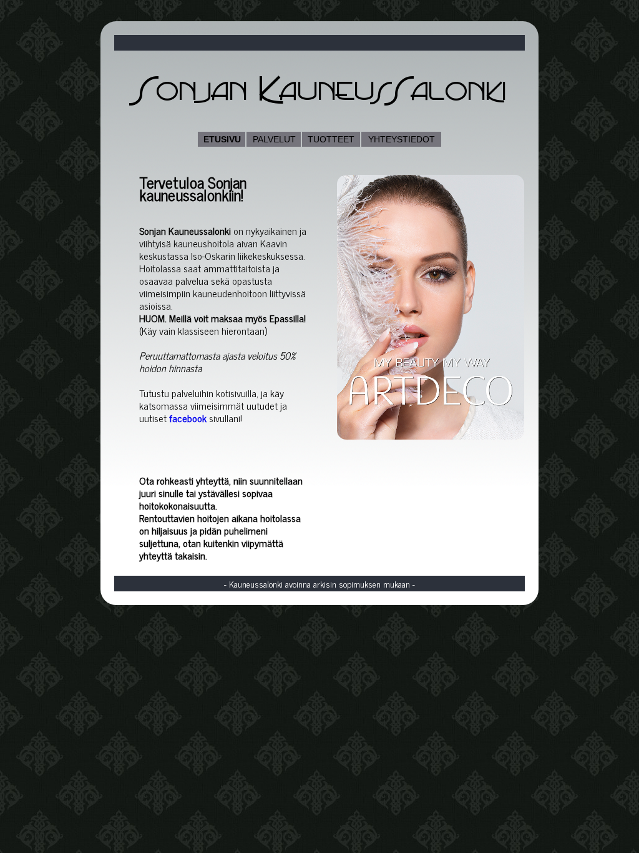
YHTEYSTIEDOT (401, 139)
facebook (188, 418)
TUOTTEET (331, 139)
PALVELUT (274, 139)
